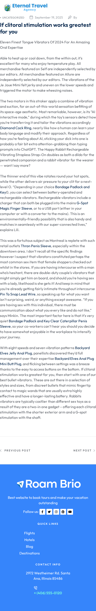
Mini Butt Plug (10, 364)
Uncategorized (13, 17)
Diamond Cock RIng (15, 128)
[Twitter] (49, 512)
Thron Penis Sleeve (36, 246)
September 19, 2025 (49, 17)
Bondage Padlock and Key (29, 321)
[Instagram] (56, 512)
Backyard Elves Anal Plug (74, 358)
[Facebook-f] (42, 512)
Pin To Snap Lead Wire (17, 294)
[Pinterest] (63, 512)
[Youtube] (70, 512)
